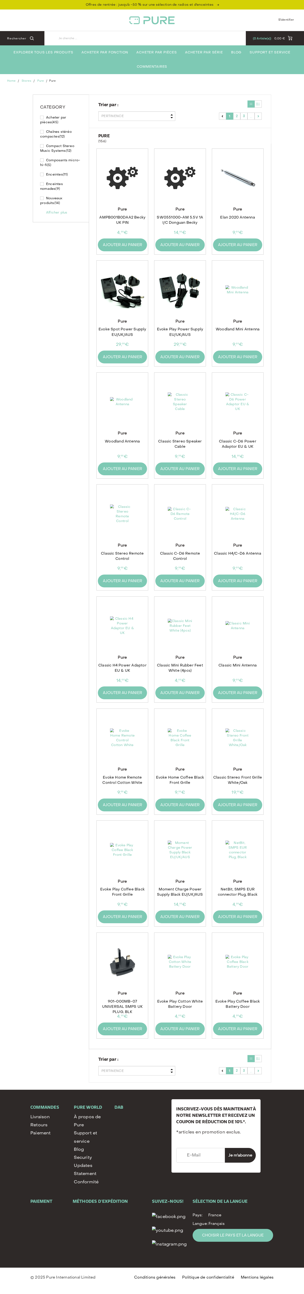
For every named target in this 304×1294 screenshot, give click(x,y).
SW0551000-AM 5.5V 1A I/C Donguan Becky (180, 220)
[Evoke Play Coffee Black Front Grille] (122, 850)
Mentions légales (257, 1277)
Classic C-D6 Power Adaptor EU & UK (237, 444)
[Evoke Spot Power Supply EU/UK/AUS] (122, 290)
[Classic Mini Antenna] (237, 626)
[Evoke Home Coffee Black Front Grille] (179, 738)
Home (11, 81)
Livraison (40, 1117)
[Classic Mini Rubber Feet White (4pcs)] (179, 626)
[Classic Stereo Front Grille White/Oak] (237, 738)
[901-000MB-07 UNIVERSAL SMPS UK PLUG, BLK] (122, 962)
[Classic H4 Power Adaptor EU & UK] (122, 626)
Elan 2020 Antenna (237, 217)
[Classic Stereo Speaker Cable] (179, 402)
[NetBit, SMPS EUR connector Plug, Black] (237, 850)
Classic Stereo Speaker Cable (180, 444)
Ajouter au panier (122, 244)
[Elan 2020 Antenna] (237, 178)
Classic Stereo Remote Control (122, 556)
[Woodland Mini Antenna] (237, 290)
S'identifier (286, 20)
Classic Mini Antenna (237, 665)
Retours (39, 1125)
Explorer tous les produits (43, 52)
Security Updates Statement (85, 1165)
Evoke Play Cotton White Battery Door (180, 1004)
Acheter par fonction (104, 52)
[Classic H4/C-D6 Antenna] (237, 514)
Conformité (86, 1182)
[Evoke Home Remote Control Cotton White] (122, 738)
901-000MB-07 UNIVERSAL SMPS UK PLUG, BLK (122, 1006)
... (251, 116)
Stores (27, 81)
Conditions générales (155, 1277)
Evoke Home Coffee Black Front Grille (180, 780)
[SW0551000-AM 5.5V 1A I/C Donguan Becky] (179, 178)
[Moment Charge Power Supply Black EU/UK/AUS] (179, 850)
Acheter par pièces (156, 52)
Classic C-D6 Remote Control (180, 556)
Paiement (40, 1133)
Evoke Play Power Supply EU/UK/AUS (180, 332)
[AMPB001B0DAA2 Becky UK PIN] (122, 178)
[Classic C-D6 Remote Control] (179, 514)
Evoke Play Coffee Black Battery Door (237, 1004)
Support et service (270, 52)
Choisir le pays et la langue (233, 1235)
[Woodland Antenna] (122, 402)
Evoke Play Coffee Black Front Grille (122, 892)
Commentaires (152, 66)
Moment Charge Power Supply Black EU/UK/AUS (180, 892)
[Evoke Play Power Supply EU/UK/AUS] (179, 290)
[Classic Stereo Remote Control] (122, 514)
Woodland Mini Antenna (238, 329)
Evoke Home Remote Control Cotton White (122, 780)
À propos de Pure (87, 1121)
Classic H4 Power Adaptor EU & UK (122, 668)
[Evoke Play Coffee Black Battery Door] (237, 962)
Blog (236, 52)
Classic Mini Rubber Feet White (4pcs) (180, 668)
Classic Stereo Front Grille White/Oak (237, 780)
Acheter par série (204, 52)
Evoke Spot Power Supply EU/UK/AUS (122, 332)
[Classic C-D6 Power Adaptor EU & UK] (237, 402)
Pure (40, 81)
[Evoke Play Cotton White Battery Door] (179, 962)
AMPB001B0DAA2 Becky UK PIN (122, 220)
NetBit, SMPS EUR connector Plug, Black (237, 892)
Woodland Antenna (122, 441)
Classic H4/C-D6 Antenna (237, 553)
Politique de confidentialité (208, 1277)
